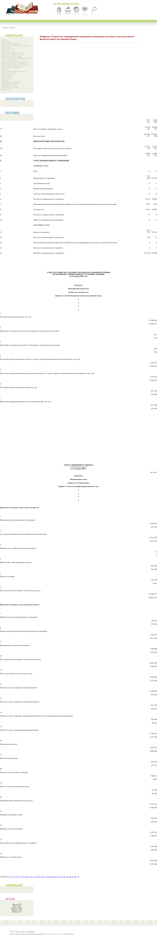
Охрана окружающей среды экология (15, 65)
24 (64, 877)
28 (75, 877)
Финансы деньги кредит (10, 43)
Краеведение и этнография (11, 56)
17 (45, 877)
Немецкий (5, 80)
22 (59, 877)
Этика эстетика (7, 75)
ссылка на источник (54, 934)
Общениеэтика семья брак (11, 67)
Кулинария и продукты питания (13, 54)
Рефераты (12, 27)
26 (70, 877)
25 (67, 877)
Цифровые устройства (10, 84)
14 (37, 877)
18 (48, 877)
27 (73, 877)
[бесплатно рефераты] (23, 8)
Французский (6, 41)
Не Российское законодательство (13, 71)
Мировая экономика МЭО (11, 82)
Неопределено (7, 78)
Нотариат (5, 69)
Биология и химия (8, 73)
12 (31, 877)
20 (53, 877)
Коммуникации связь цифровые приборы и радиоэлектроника (17, 59)
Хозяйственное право (9, 86)
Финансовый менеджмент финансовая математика (16, 46)
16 (42, 877)
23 (62, 877)
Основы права (7, 76)
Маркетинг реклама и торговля (13, 53)
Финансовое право (8, 49)
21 (56, 877)
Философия (6, 51)
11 (28, 877)
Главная (4, 40)
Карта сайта (6, 89)
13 (34, 877)
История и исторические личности (14, 62)
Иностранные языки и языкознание (14, 64)
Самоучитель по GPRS (10, 88)
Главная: (5, 27)
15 (39, 877)
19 (51, 877)
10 (26, 877)
